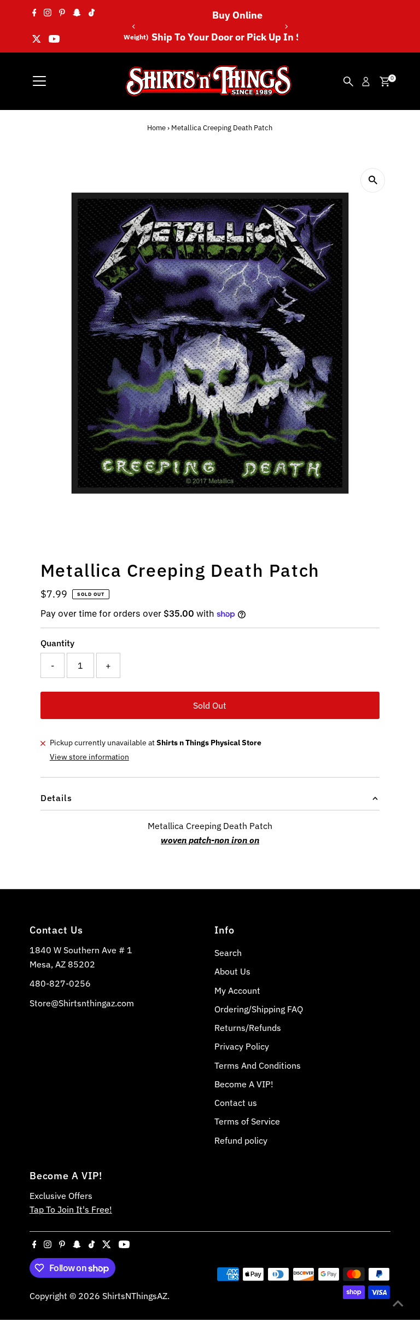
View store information (89, 757)
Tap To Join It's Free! (71, 1209)
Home (156, 127)
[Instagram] (47, 13)
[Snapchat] (77, 13)
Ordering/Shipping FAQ (258, 1009)
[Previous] (134, 26)
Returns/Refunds (247, 1027)
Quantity (57, 642)
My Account (237, 990)
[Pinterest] (62, 13)
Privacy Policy (241, 1046)
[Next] (285, 26)
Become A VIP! (243, 1084)
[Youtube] (54, 39)
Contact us (235, 1102)
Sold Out (209, 705)
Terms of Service (247, 1121)
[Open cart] (384, 81)
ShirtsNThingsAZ (134, 1295)
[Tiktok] (91, 13)
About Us (232, 971)
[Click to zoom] (372, 180)
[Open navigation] (39, 81)
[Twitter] (37, 39)
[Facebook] (34, 13)
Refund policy (240, 1140)
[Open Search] (348, 81)
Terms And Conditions (257, 1065)
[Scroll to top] (398, 1303)
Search (228, 952)
